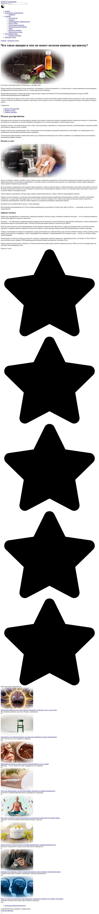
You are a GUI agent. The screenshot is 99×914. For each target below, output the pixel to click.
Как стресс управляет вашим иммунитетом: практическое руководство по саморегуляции (30, 818)
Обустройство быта (11, 34)
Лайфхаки (12, 14)
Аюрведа (12, 20)
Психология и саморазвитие (14, 13)
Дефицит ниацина (11, 112)
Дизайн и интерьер (15, 35)
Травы (11, 28)
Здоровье (8, 16)
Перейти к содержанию (8, 1)
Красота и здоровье (15, 30)
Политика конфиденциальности (15, 905)
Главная (7, 11)
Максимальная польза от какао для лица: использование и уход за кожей (25, 764)
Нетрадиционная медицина (18, 27)
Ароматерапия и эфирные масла (19, 21)
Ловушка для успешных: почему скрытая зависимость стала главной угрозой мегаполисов (31, 872)
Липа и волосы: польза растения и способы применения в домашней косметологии (28, 845)
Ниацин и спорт (10, 110)
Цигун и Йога (13, 23)
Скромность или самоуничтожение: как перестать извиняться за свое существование (29, 737)
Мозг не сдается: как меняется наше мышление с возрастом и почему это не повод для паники (32, 899)
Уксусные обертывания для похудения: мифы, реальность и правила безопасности (28, 791)
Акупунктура (13, 18)
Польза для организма (12, 108)
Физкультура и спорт (15, 32)
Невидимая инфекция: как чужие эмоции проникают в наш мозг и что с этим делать (29, 710)
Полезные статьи (10, 37)
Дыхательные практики (16, 25)
